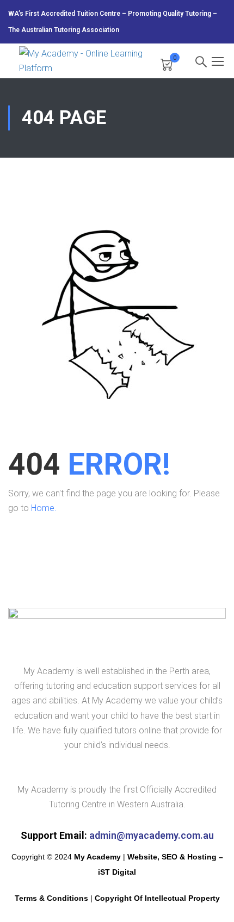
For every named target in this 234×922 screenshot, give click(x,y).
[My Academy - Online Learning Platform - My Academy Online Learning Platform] (84, 61)
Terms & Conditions (51, 898)
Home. (44, 508)
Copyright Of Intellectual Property (157, 898)
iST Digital (117, 872)
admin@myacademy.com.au (151, 835)
